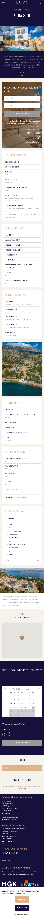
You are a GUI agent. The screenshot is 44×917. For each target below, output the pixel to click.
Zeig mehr (15, 605)
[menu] (3, 3)
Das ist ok (22, 899)
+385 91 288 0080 (33, 129)
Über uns (5, 834)
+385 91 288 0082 (33, 133)
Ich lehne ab (22, 908)
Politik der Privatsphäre (9, 831)
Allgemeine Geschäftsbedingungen (14, 829)
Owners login (6, 860)
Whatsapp (5, 844)
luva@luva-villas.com (31, 142)
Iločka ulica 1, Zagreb (9, 820)
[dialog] (22, 902)
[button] (1, 38)
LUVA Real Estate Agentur (25, 874)
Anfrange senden (22, 114)
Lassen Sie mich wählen (21, 914)
